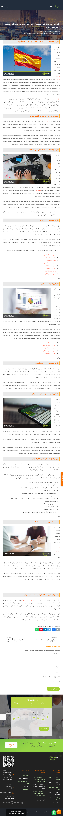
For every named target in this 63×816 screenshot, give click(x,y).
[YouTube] (18, 803)
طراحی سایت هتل (51, 260)
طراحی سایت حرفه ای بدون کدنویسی (39, 799)
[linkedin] (4, 803)
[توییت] (49, 629)
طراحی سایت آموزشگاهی (54, 793)
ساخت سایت (37, 190)
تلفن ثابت (23, 714)
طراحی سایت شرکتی (50, 271)
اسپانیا (47, 122)
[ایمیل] (58, 629)
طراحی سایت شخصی (50, 268)
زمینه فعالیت (34, 714)
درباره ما (26, 786)
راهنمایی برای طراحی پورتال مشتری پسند (39, 786)
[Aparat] (22, 803)
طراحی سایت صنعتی (50, 266)
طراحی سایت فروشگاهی (49, 345)
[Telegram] (7, 803)
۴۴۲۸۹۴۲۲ (9, 785)
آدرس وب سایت (14, 714)
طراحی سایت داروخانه (50, 343)
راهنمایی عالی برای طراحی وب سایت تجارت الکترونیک (39, 793)
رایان (14, 812)
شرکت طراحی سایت (55, 99)
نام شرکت (38, 714)
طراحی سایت (55, 802)
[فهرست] (51, 7)
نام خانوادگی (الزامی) (42, 714)
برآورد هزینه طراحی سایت (24, 782)
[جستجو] (2, 6)
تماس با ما (25, 789)
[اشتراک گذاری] (54, 629)
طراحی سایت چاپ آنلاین (49, 351)
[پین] (41, 629)
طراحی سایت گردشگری (50, 255)
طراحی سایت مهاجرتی (50, 263)
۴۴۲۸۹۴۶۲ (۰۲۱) (9, 787)
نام (48, 714)
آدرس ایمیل (18, 714)
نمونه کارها (25, 776)
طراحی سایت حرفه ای (54, 788)
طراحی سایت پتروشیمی (50, 258)
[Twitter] (9, 803)
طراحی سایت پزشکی (50, 274)
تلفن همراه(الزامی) (27, 714)
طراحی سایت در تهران (26, 600)
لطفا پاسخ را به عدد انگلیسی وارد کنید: (51, 677)
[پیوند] (58, 6)
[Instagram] (12, 803)
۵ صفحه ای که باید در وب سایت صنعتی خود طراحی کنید (39, 779)
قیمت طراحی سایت (58, 551)
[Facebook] (15, 803)
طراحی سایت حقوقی (50, 353)
